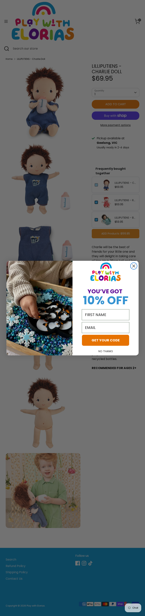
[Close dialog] (133, 266)
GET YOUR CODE (106, 340)
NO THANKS (105, 351)
